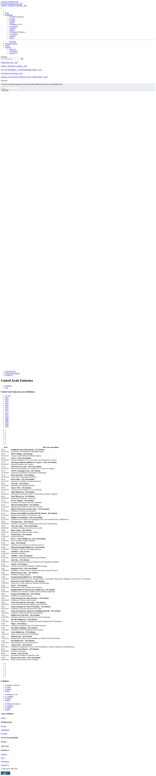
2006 (6, 424)
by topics (12, 21)
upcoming (8, 386)
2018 (6, 405)
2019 (6, 403)
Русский (4, 57)
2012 (6, 413)
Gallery (3, 718)
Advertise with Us (11, 43)
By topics (4, 733)
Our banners (13, 51)
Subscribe (12, 42)
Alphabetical (5, 730)
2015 (6, 407)
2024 (6, 400)
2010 (6, 417)
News (7, 13)
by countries (13, 26)
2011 (6, 415)
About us (4, 754)
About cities (5, 746)
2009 (6, 419)
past (6, 388)
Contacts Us (5, 765)
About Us (12, 49)
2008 (6, 421)
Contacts (8, 47)
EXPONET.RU (10, 371)
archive (11, 22)
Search (7, 45)
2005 (6, 426)
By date (3, 726)
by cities (12, 19)
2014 (6, 409)
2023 (6, 401)
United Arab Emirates (12, 373)
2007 (6, 422)
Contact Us (13, 53)
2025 (6, 398)
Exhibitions (9, 15)
